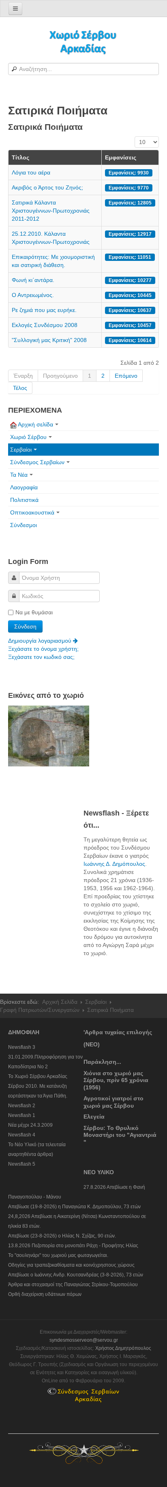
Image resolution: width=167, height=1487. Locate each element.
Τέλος (20, 388)
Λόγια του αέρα (31, 172)
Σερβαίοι (21, 449)
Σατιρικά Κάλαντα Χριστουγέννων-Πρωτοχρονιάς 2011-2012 (51, 210)
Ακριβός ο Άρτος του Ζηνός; (47, 187)
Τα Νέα (19, 474)
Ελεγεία (94, 1116)
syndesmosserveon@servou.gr (83, 1340)
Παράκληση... (102, 1062)
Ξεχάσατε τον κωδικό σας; (41, 657)
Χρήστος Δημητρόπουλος (123, 1348)
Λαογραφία (24, 487)
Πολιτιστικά (24, 500)
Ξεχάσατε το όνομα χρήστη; (43, 649)
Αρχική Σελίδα (59, 1002)
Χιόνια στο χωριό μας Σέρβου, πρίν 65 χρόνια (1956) (116, 1080)
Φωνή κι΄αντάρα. (33, 280)
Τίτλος (20, 157)
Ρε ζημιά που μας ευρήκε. (44, 310)
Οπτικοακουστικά (32, 512)
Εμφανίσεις (120, 157)
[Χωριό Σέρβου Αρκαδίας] (83, 41)
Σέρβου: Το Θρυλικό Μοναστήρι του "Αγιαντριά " (120, 1135)
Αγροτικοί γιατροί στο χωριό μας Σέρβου (113, 1102)
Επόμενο (126, 375)
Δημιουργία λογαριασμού (40, 640)
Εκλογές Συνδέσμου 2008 (44, 325)
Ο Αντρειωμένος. (33, 295)
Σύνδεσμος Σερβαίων (37, 462)
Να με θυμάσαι (34, 612)
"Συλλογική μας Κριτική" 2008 (49, 340)
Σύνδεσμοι (23, 525)
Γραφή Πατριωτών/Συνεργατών (39, 1010)
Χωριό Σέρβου (28, 437)
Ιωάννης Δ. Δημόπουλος (114, 864)
